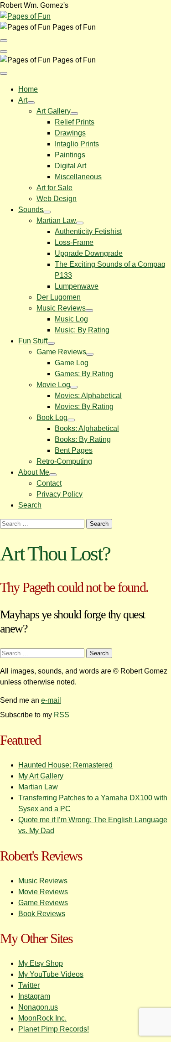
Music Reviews (61, 308)
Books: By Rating (83, 439)
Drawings (70, 133)
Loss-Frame (74, 242)
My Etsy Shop (40, 963)
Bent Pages (74, 450)
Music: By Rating (82, 330)
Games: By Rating (84, 374)
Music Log (71, 319)
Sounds (30, 209)
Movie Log (53, 385)
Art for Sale (54, 188)
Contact (49, 483)
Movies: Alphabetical (88, 395)
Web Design (56, 198)
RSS (61, 715)
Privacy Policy (59, 494)
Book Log (51, 417)
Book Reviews (41, 914)
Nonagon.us (38, 1007)
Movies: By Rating (84, 406)
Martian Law (56, 220)
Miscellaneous (78, 177)
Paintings (70, 155)
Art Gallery (53, 111)
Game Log (71, 363)
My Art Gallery (40, 776)
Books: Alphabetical (87, 428)
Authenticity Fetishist (88, 231)
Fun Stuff (32, 341)
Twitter (29, 985)
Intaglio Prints (77, 144)
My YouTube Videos (50, 974)
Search (29, 505)
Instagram (34, 996)
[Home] (25, 16)
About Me (33, 472)
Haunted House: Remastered (65, 765)
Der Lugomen (58, 297)
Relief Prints (74, 122)
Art (22, 100)
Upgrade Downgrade (89, 253)
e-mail (51, 700)
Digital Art (70, 166)
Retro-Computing (64, 461)
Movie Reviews (43, 892)
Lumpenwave (76, 286)
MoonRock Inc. (42, 1018)
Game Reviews (61, 352)
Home (28, 89)
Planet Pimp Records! (53, 1029)
